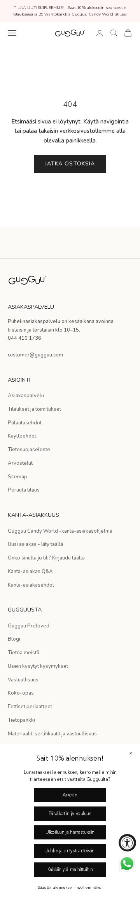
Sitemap (17, 476)
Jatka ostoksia (70, 163)
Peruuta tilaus (24, 489)
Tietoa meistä (23, 652)
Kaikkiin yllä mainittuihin (70, 869)
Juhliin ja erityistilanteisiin (70, 851)
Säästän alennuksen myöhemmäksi (70, 888)
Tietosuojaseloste (29, 449)
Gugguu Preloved (28, 625)
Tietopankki (21, 720)
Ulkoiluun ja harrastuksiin (70, 832)
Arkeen (70, 795)
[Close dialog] (131, 753)
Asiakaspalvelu (26, 395)
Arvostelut (20, 463)
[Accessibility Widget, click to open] (127, 842)
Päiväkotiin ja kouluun (70, 813)
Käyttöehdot (22, 436)
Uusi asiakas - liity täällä (35, 544)
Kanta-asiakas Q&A (30, 571)
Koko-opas (21, 693)
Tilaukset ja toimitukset (34, 409)
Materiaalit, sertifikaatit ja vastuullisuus (52, 733)
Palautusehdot (25, 422)
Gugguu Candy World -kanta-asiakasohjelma (60, 531)
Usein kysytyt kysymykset (38, 666)
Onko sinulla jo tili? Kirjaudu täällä (46, 557)
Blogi (14, 639)
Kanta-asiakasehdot (31, 585)
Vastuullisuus (23, 679)
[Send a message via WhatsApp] (127, 864)
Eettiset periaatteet (30, 706)
